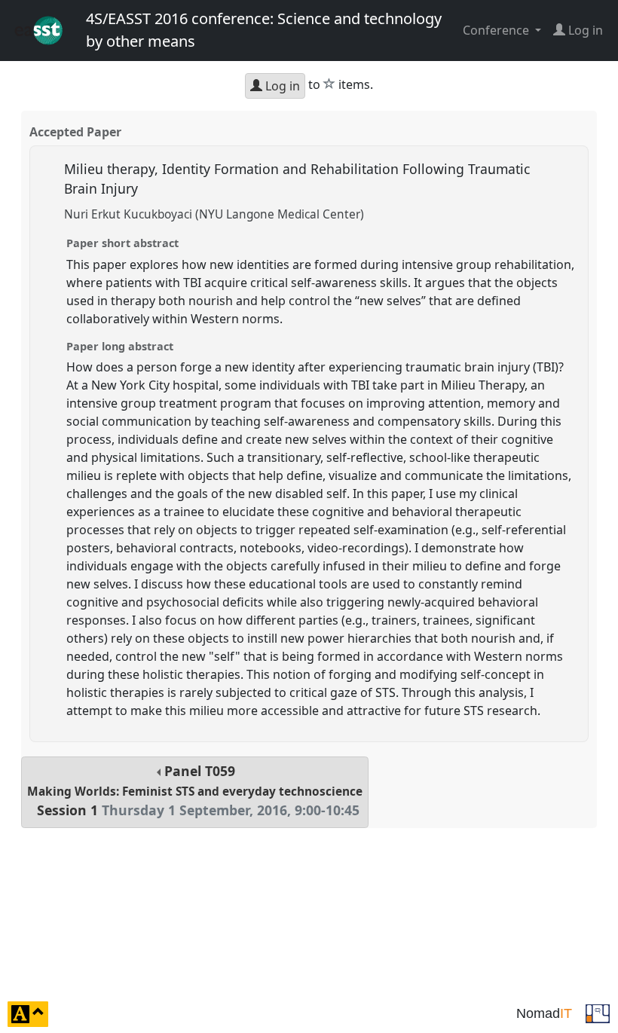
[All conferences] (598, 1012)
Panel (195, 791)
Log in (281, 86)
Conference (497, 30)
